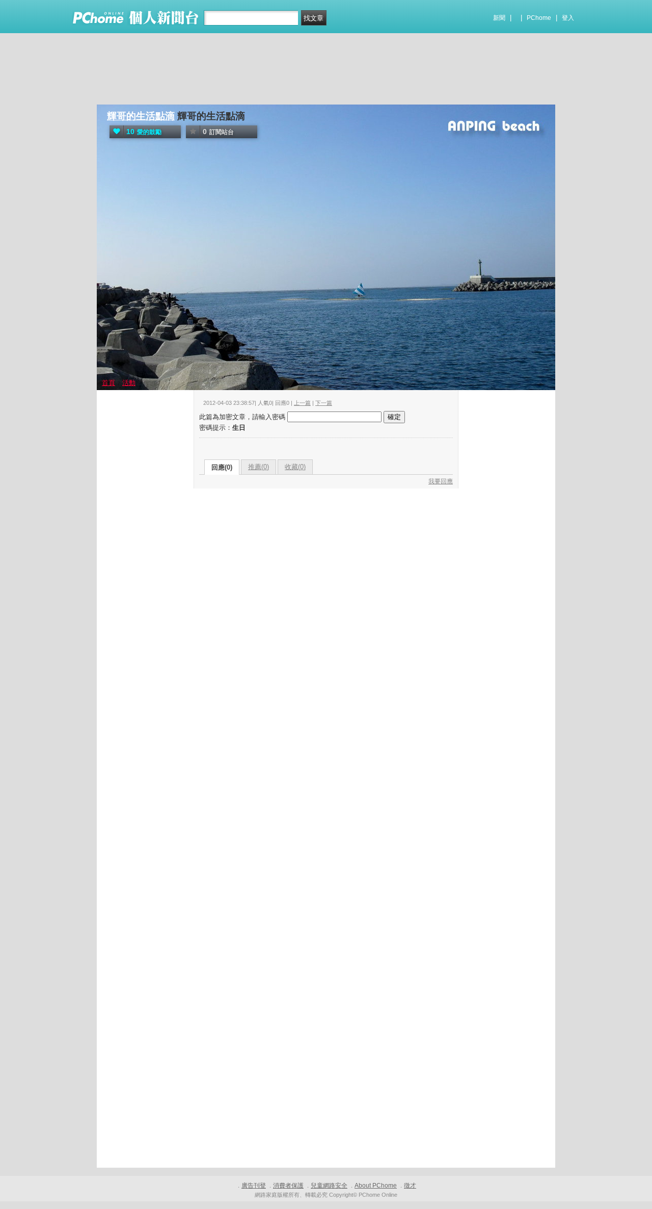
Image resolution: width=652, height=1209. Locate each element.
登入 (568, 17)
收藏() (295, 467)
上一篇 (302, 403)
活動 (128, 383)
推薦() (258, 467)
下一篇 (323, 403)
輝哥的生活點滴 (141, 116)
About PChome (376, 1185)
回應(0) (221, 467)
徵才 (410, 1185)
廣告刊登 (253, 1185)
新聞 (499, 17)
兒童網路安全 (329, 1185)
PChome (539, 17)
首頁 (108, 383)
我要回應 (440, 481)
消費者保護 (288, 1185)
